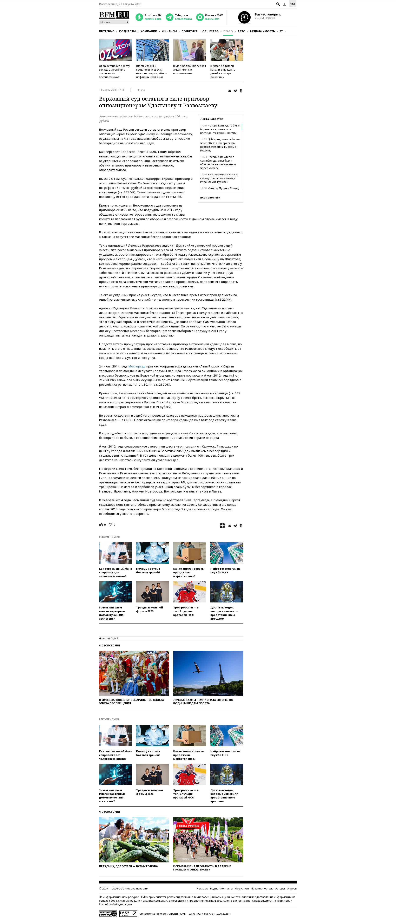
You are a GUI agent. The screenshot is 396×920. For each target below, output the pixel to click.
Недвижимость (262, 31)
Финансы (169, 31)
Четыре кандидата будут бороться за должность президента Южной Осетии (220, 129)
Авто (241, 31)
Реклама (202, 888)
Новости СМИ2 (108, 638)
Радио (214, 888)
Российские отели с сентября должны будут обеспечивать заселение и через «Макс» (218, 162)
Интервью (106, 31)
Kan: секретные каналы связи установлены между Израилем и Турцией (219, 178)
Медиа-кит (242, 888)
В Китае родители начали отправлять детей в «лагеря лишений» (222, 71)
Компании (148, 31)
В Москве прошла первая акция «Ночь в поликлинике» (189, 69)
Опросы (292, 888)
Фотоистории (109, 645)
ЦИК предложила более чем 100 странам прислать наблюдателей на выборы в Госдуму (220, 144)
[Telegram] (235, 90)
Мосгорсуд (136, 366)
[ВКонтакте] (229, 90)
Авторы (280, 888)
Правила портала (262, 888)
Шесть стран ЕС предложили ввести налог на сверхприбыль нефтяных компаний (151, 71)
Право (228, 31)
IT (281, 31)
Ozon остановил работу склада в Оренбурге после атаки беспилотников (114, 71)
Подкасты (127, 31)
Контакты (226, 888)
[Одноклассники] (240, 90)
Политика (190, 31)
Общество (210, 31)
